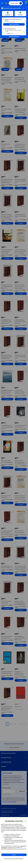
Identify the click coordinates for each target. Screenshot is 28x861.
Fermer (14, 854)
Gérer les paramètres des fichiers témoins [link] (13, 858)
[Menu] (2, 3)
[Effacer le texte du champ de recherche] (18, 3)
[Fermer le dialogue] (25, 821)
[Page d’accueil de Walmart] (6, 3)
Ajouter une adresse (14, 24)
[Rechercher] (20, 3)
